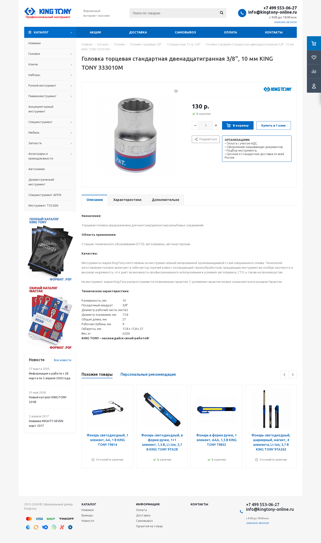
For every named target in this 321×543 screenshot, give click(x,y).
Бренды (87, 515)
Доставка (138, 32)
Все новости (62, 360)
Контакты (274, 32)
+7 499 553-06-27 (280, 8)
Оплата (230, 32)
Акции (95, 32)
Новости (88, 520)
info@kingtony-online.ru (272, 12)
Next (293, 375)
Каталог (41, 32)
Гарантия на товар (149, 526)
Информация (148, 504)
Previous (285, 375)
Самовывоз (185, 32)
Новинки (88, 509)
